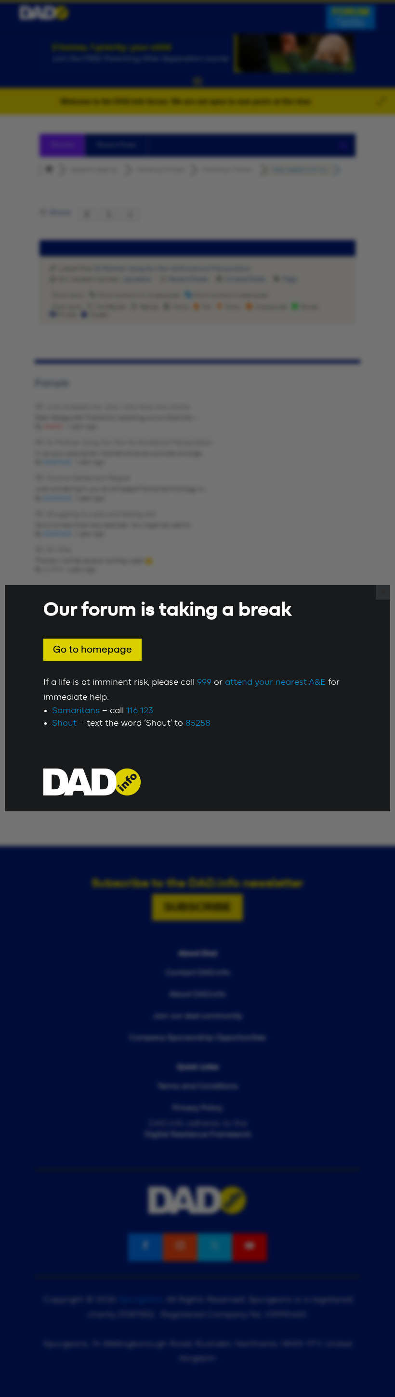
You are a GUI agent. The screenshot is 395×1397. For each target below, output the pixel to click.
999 (204, 682)
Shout (64, 723)
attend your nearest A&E (275, 682)
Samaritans (76, 710)
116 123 (139, 710)
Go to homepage (92, 649)
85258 (198, 723)
